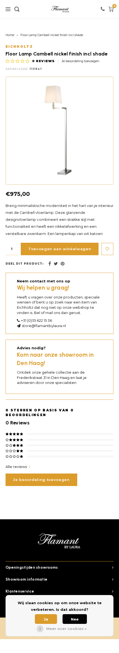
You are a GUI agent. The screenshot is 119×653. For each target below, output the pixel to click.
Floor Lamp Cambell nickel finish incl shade (51, 35)
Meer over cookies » (66, 628)
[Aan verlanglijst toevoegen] (107, 249)
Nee (75, 619)
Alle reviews (16, 466)
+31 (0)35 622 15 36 (36, 320)
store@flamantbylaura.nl (44, 325)
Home (10, 35)
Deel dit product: (25, 263)
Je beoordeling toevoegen (80, 61)
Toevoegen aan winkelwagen (59, 249)
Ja (46, 619)
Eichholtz (19, 47)
